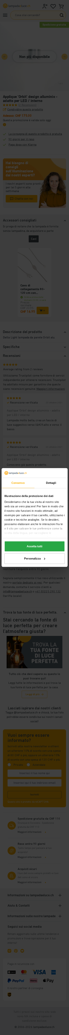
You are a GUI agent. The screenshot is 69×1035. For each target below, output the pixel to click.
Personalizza (32, 558)
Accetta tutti (34, 546)
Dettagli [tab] (51, 482)
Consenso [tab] (18, 482)
